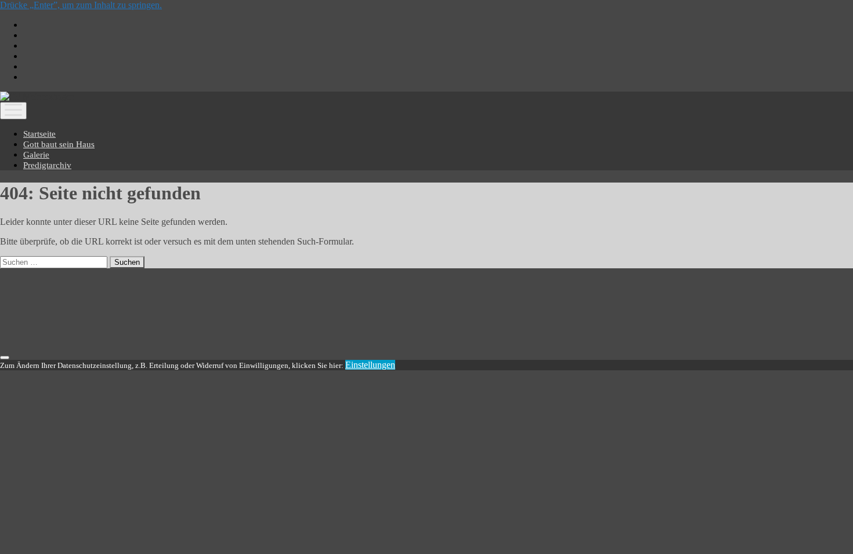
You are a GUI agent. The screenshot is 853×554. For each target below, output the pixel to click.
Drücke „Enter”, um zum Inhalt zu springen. (81, 5)
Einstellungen (370, 365)
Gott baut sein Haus (59, 144)
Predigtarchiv (47, 165)
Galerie (36, 154)
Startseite (39, 133)
